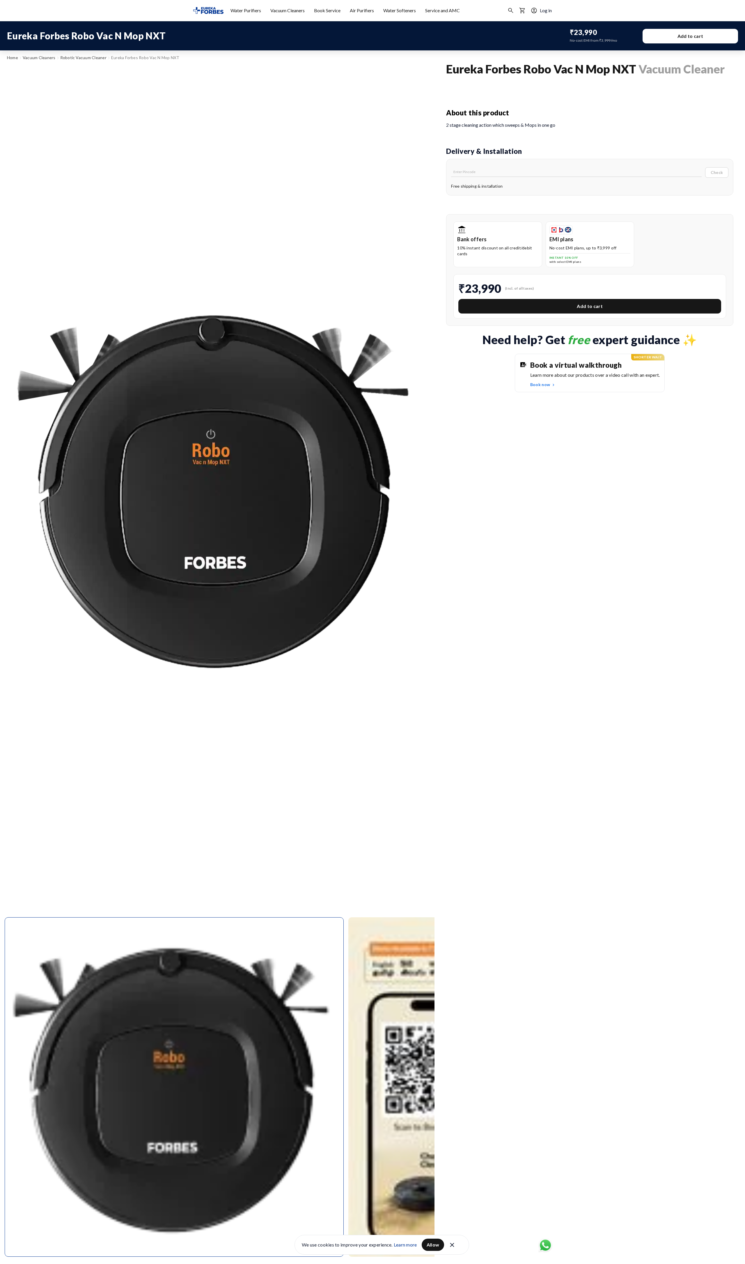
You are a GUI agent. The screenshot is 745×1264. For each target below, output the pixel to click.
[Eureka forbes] (208, 10)
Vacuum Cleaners (287, 10)
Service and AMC (442, 10)
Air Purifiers (362, 10)
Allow (433, 1244)
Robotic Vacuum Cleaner (83, 57)
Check (717, 172)
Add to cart (690, 36)
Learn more (405, 1244)
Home (12, 57)
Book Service (327, 10)
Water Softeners (399, 10)
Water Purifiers (245, 10)
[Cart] (522, 10)
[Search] (510, 10)
